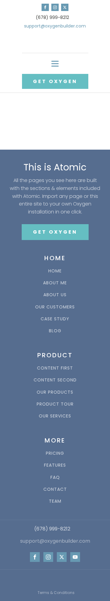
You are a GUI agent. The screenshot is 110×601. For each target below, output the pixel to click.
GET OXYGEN (55, 81)
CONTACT (55, 489)
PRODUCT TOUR (55, 404)
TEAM (55, 501)
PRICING (55, 453)
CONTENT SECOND (55, 380)
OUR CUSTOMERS (55, 307)
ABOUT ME (55, 283)
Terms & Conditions (56, 592)
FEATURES (55, 465)
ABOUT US (55, 295)
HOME (55, 271)
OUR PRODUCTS (55, 392)
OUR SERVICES (55, 416)
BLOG (55, 331)
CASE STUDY (55, 319)
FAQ (55, 477)
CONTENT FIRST (55, 368)
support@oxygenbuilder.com (55, 26)
